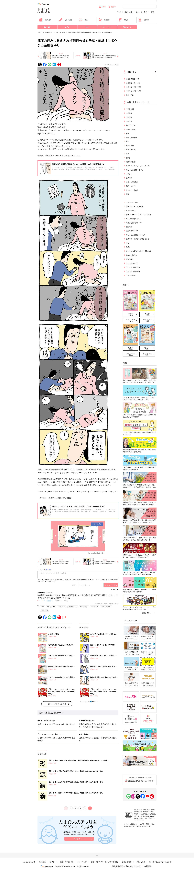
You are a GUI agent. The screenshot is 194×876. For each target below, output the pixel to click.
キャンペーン (107, 27)
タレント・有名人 (132, 190)
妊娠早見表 (48, 20)
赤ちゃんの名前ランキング (135, 235)
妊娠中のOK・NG (132, 231)
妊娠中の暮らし (131, 129)
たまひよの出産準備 (133, 271)
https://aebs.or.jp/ (138, 820)
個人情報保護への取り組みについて (126, 866)
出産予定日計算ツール (134, 223)
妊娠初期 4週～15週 (133, 83)
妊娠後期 (129, 121)
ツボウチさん (44, 610)
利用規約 (42, 862)
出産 (57, 32)
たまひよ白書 (130, 275)
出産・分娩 (130, 95)
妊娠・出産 (128, 12)
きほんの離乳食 (131, 255)
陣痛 (63, 32)
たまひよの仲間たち (133, 267)
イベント (129, 174)
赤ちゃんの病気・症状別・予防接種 (138, 251)
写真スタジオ (127, 27)
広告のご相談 (126, 862)
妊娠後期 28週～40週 (133, 91)
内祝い (113, 7)
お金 (127, 154)
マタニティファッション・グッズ (137, 166)
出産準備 (106, 20)
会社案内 (148, 866)
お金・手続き (68, 20)
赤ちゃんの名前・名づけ (134, 170)
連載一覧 (77, 55)
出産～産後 (130, 145)
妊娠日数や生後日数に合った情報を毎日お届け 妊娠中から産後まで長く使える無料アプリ (79, 833)
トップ (39, 32)
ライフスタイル (73, 607)
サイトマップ (82, 862)
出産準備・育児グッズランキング (137, 239)
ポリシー (53, 862)
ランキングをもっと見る (57, 704)
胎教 (127, 133)
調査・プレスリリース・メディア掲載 (104, 862)
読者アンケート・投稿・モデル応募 (138, 215)
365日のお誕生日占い (133, 219)
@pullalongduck (44, 133)
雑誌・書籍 (47, 27)
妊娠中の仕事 (130, 162)
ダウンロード (79, 839)
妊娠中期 (129, 117)
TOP (119, 12)
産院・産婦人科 (131, 137)
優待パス (146, 20)
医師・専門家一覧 (66, 862)
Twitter (78, 130)
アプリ (67, 27)
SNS (87, 27)
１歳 (43, 127)
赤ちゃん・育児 (141, 12)
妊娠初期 (129, 113)
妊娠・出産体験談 (105, 607)
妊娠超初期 (130, 109)
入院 (42, 607)
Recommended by (85, 702)
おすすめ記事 (94, 607)
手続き (128, 158)
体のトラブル (130, 125)
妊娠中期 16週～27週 (133, 87)
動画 (127, 194)
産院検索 (129, 227)
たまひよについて (132, 202)
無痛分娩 (60, 482)
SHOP (104, 7)
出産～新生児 (130, 150)
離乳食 (126, 20)
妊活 (152, 12)
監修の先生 (130, 259)
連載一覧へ (146, 613)
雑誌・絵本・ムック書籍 (134, 206)
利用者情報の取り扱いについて (160, 862)
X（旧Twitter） (84, 607)
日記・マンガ (61, 607)
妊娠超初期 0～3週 (132, 79)
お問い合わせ (140, 862)
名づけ (86, 20)
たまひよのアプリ (132, 263)
